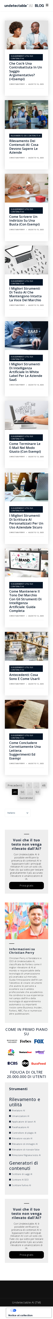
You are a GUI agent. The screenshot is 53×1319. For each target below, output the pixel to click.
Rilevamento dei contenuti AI (25, 135)
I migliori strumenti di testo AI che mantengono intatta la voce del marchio (25, 294)
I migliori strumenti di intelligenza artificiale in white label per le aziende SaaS (25, 372)
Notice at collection (20, 1315)
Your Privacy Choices (31, 1310)
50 (22, 792)
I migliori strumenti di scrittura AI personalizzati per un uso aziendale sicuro (26, 521)
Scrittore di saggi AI (22, 1174)
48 (43, 785)
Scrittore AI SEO (20, 1179)
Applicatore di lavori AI (24, 1121)
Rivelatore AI (18, 1110)
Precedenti (15, 785)
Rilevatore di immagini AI (25, 1144)
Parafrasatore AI (20, 1127)
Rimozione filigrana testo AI (26, 1155)
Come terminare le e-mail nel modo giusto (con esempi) (25, 447)
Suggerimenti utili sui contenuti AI (22, 57)
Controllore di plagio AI (24, 1132)
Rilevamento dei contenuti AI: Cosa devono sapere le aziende (23, 147)
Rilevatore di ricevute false (26, 1149)
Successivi (26, 798)
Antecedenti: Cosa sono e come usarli (24, 676)
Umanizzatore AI (20, 1116)
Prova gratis (26, 885)
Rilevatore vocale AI (22, 1138)
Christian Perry (17, 84)
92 (37, 792)
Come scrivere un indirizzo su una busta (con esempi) (24, 220)
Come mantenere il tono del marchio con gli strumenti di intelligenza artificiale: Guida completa (25, 601)
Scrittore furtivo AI (21, 1185)
